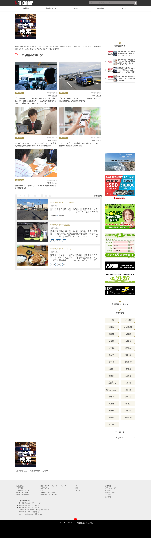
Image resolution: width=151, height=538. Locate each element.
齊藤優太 (111, 411)
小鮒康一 (111, 369)
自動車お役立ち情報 (22, 495)
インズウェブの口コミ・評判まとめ (30, 514)
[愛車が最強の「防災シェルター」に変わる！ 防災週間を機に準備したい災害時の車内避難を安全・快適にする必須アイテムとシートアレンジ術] (32, 232)
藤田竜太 (111, 376)
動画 (77, 488)
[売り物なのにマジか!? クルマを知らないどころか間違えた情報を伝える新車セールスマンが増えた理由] (36, 121)
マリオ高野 (128, 320)
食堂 (64, 264)
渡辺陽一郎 (128, 362)
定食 (59, 264)
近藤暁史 (128, 376)
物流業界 (61, 216)
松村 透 (98, 96)
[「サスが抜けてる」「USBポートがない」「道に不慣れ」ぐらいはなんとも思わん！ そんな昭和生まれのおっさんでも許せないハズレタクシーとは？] (36, 76)
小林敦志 (54, 140)
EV (76, 486)
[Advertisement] (120, 119)
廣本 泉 (111, 362)
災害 (52, 240)
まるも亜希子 (128, 327)
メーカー (78, 490)
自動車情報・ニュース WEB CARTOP (28, 471)
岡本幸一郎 (128, 418)
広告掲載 (108, 495)
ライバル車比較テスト (23, 490)
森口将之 (128, 348)
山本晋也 (128, 341)
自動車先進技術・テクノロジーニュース (53, 486)
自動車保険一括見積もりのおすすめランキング (34, 509)
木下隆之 (111, 425)
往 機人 (128, 404)
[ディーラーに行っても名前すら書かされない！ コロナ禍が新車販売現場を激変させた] (80, 121)
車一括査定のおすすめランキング (29, 503)
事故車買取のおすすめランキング (29, 507)
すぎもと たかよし (112, 390)
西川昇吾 (111, 404)
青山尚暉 (67, 225)
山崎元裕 (111, 341)
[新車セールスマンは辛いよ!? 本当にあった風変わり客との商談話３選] (36, 163)
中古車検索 (20, 488)
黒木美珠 (111, 418)
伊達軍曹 (54, 96)
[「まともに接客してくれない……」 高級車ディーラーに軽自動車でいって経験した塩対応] (80, 76)
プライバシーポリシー (112, 488)
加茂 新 (128, 397)
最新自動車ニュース (22, 492)
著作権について (110, 492)
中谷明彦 (111, 320)
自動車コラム (20, 93)
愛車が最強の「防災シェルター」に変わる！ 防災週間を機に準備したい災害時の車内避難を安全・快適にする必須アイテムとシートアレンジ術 (74, 233)
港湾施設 (53, 216)
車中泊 (58, 240)
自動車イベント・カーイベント (50, 495)
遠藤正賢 (128, 390)
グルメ (53, 264)
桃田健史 (128, 369)
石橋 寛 (128, 383)
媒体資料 (108, 497)
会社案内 (108, 486)
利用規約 (108, 490)
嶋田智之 (111, 327)
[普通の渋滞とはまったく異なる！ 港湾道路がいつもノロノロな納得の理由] (32, 209)
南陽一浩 (128, 355)
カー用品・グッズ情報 (47, 492)
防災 (64, 240)
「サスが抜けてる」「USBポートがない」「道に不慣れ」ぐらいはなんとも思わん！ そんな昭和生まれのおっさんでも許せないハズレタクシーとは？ (35, 101)
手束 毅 (128, 411)
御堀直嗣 (128, 334)
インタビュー (44, 490)
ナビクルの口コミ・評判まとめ (29, 512)
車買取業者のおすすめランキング (29, 505)
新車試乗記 (20, 486)
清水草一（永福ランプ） (111, 382)
